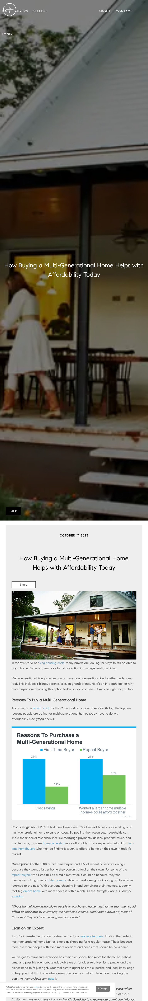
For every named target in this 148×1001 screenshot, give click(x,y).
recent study (41, 708)
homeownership (53, 843)
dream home (32, 891)
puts (51, 979)
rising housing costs (51, 663)
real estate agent (92, 936)
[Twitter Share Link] (23, 595)
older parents (57, 880)
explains (17, 896)
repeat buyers (21, 875)
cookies (36, 987)
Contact (124, 11)
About (105, 11)
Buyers (21, 11)
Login (7, 34)
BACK (13, 511)
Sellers (40, 11)
